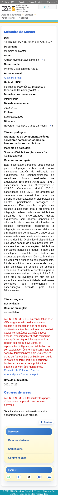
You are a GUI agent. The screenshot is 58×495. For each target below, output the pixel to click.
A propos (23, 17)
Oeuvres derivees (18, 440)
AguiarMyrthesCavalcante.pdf (21, 374)
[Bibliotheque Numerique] (13, 8)
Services (29, 14)
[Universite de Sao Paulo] (6, 8)
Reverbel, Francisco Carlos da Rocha (25, 125)
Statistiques (15, 449)
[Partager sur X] (29, 477)
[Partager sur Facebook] (18, 477)
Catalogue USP (7, 2)
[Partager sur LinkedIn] (49, 477)
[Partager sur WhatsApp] (8, 477)
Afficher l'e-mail (13, 77)
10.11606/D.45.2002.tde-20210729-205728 (28, 42)
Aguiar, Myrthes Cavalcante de (21, 60)
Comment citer (17, 457)
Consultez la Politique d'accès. (21, 370)
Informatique (11, 99)
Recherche (15, 14)
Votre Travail (8, 17)
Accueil (5, 14)
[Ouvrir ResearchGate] (39, 477)
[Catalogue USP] (42, 60)
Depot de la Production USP (31, 2)
